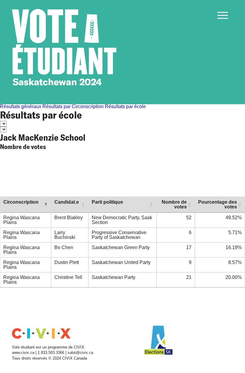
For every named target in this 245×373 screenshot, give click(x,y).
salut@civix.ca (80, 352)
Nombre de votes (174, 204)
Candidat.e (66, 202)
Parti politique (107, 202)
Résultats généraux (20, 106)
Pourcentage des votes (217, 204)
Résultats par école (125, 106)
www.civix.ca (23, 352)
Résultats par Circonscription (73, 106)
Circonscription (21, 202)
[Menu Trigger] (222, 15)
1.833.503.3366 (51, 352)
